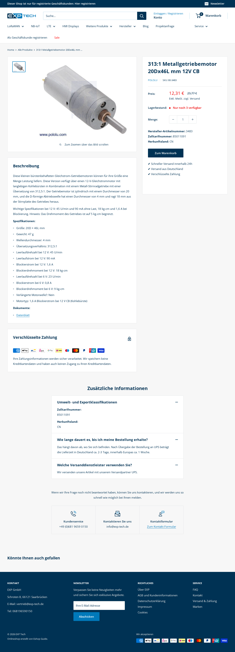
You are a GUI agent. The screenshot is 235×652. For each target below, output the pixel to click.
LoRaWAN (13, 26)
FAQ (195, 589)
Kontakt (198, 595)
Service (199, 26)
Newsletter (217, 3)
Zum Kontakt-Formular (161, 526)
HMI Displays (70, 26)
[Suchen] (141, 16)
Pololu (152, 80)
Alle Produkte (25, 49)
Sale (56, 37)
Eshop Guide (40, 638)
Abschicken (86, 616)
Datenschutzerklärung (151, 601)
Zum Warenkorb (165, 153)
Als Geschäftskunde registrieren (27, 37)
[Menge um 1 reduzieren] (173, 119)
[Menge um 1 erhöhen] (192, 119)
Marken (197, 606)
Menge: (153, 119)
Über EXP (143, 589)
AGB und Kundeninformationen (158, 595)
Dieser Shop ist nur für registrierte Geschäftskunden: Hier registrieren (51, 3)
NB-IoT (35, 26)
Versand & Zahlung (205, 601)
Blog (146, 26)
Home (10, 49)
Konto (158, 17)
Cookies (143, 612)
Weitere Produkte (97, 26)
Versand (195, 98)
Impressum (145, 606)
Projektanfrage (165, 26)
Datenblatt (23, 315)
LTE (49, 26)
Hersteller (125, 26)
